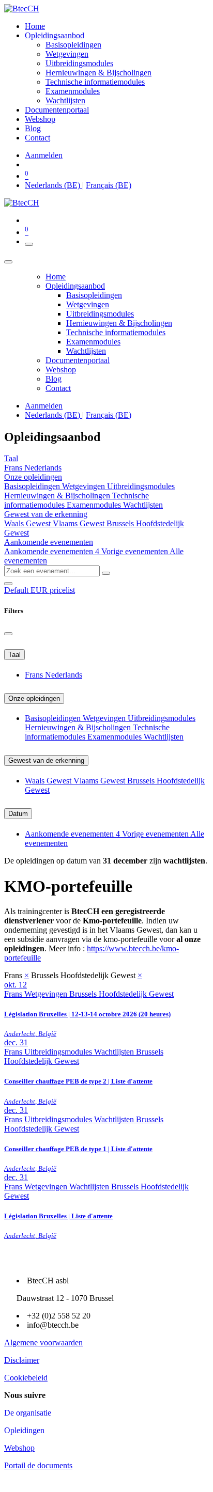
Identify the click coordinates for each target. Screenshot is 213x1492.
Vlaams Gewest (79, 523)
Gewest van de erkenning (46, 760)
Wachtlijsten (143, 504)
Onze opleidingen (34, 698)
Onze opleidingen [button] (33, 477)
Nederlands (43, 467)
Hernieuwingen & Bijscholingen (58, 495)
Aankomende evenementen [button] (48, 542)
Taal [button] (11, 458)
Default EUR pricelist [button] (39, 590)
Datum (18, 814)
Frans (14, 467)
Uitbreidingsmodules (141, 486)
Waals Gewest (28, 523)
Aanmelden (44, 155)
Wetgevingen (84, 486)
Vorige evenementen (135, 551)
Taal (14, 654)
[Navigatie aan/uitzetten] (29, 244)
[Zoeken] (106, 573)
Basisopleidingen (33, 486)
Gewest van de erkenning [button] (45, 514)
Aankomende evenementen (51, 551)
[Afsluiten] (8, 261)
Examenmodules (95, 504)
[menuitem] (35, 26)
